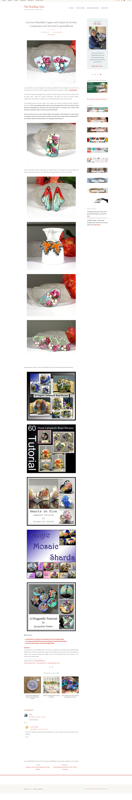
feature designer (57, 32)
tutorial (71, 8)
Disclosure (27, 647)
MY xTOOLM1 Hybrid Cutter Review (97, 99)
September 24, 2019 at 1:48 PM (37, 717)
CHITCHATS (96, 225)
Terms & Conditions (38, 789)
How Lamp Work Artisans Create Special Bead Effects (40, 643)
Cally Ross (34, 727)
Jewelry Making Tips (30, 663)
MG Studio (105, 788)
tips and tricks (80, 8)
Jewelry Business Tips (54, 663)
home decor (104, 8)
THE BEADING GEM (39, 661)
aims (30, 714)
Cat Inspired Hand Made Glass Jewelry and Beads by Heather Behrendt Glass (46, 641)
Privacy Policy (27, 789)
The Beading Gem (34, 7)
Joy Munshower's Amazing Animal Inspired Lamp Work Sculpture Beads (45, 639)
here (88, 216)
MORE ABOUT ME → (98, 66)
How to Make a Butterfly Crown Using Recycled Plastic (70, 696)
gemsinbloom (73, 90)
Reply (25, 722)
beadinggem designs (93, 8)
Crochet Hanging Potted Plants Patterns (51, 696)
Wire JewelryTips (42, 663)
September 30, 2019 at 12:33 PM (39, 729)
